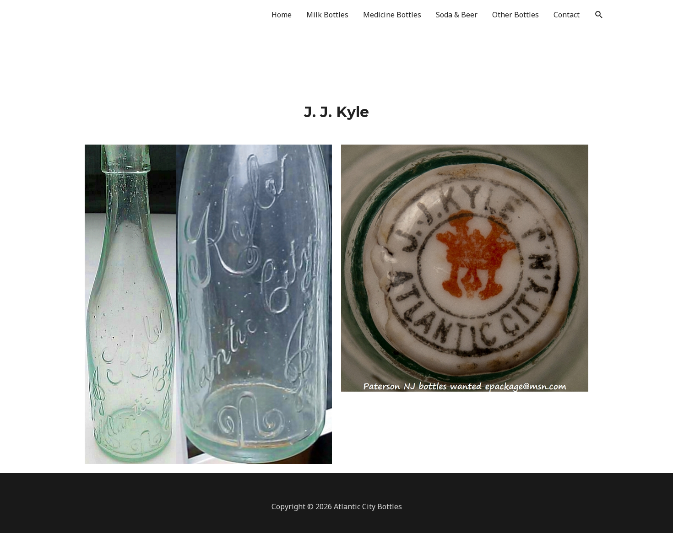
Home (281, 15)
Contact (567, 15)
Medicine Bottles (392, 15)
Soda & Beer (457, 15)
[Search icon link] (599, 15)
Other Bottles (515, 15)
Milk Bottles (327, 15)
